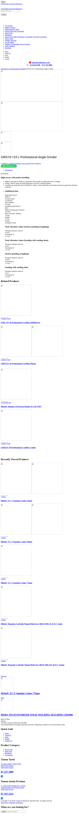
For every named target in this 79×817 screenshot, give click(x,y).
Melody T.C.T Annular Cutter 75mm (16, 583)
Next (2, 698)
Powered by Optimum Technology (12, 803)
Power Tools (9, 69)
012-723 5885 (47, 65)
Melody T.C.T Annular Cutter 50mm (16, 542)
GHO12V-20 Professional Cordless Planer (18, 364)
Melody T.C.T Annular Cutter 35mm (16, 501)
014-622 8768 (35, 65)
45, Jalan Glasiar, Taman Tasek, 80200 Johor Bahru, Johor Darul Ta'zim (11, 765)
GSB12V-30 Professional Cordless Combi (18, 447)
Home (3, 69)
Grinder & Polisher (19, 69)
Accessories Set (6, 402)
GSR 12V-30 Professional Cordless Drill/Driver (20, 323)
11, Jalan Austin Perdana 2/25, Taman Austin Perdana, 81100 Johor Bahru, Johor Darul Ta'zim (13, 787)
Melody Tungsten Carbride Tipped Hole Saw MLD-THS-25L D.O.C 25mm (32, 665)
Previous (3, 676)
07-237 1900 (7, 771)
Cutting (3, 497)
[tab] (41, 170)
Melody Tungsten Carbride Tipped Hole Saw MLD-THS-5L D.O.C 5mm (31, 624)
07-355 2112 (7, 793)
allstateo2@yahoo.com (41, 62)
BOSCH (38, 163)
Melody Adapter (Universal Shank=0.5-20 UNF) (21, 406)
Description (8, 170)
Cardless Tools (5, 318)
